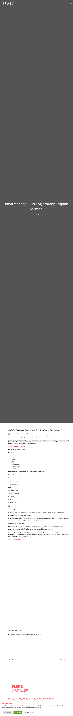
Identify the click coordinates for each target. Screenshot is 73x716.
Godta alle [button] (18, 712)
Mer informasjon (29, 712)
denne (30, 533)
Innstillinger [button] (7, 712)
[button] (70, 4)
